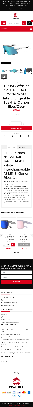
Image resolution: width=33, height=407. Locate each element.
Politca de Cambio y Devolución (10, 322)
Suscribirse (16, 282)
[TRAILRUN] (15, 16)
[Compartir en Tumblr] (20, 136)
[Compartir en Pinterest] (12, 136)
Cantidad (16, 120)
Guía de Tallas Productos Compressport (12, 349)
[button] (22, 9)
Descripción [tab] (12, 147)
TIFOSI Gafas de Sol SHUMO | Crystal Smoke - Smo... (9, 239)
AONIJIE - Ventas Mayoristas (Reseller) (12, 364)
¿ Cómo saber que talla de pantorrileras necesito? (15, 339)
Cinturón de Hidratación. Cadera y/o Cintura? (14, 346)
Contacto (4, 314)
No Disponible (24, 244)
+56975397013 (8, 300)
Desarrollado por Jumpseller (16, 405)
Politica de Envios (6, 319)
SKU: (14, 115)
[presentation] (3, 49)
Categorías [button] (4, 29)
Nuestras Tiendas (9, 305)
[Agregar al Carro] (13, 244)
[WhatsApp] (18, 373)
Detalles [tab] (22, 147)
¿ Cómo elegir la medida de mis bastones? (13, 337)
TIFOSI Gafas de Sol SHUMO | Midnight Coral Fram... (24, 239)
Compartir (16, 133)
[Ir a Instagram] (15, 373)
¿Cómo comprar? (6, 317)
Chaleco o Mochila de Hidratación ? (11, 334)
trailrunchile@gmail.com (10, 302)
